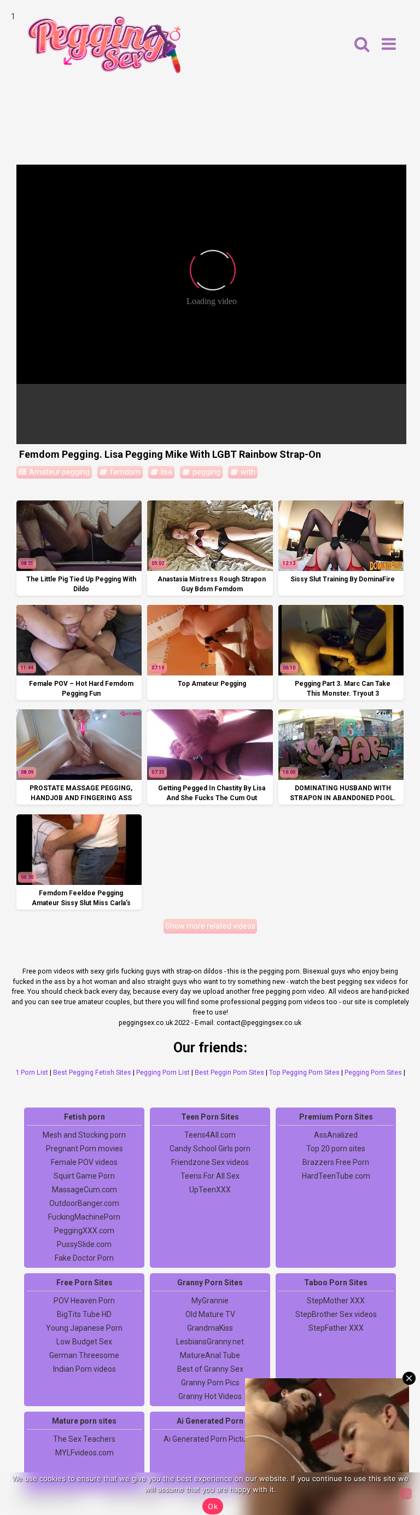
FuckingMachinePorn (84, 1217)
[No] (406, 1493)
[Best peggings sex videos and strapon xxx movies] (103, 44)
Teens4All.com (210, 1135)
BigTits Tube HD (84, 1314)
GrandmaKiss (210, 1328)
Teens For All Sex (210, 1176)
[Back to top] (387, 1466)
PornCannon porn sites (335, 1439)
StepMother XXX (336, 1300)
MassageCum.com (84, 1189)
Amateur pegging (58, 472)
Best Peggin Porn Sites (229, 1072)
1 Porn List (31, 1072)
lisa (165, 472)
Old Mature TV (210, 1314)
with (247, 472)
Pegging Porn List (163, 1072)
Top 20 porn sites (335, 1148)
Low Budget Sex (84, 1341)
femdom (124, 472)
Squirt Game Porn (84, 1176)
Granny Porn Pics (210, 1382)
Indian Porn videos (84, 1369)
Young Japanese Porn (84, 1328)
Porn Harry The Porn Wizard (336, 1466)
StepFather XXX (336, 1328)
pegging (205, 472)
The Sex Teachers (84, 1439)
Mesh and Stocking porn (84, 1135)
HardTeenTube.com (336, 1176)
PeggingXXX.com (84, 1230)
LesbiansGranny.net (210, 1341)
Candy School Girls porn (210, 1148)
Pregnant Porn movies (84, 1148)
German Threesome (84, 1355)
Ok (213, 1506)
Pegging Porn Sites (373, 1072)
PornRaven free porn (336, 1452)
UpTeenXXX (210, 1189)
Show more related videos (210, 926)
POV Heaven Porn (84, 1300)
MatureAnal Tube (210, 1355)
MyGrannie (210, 1300)
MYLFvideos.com (84, 1452)
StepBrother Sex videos (336, 1314)
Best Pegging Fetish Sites (92, 1072)
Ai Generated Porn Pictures (210, 1439)
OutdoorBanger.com (84, 1203)
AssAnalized (336, 1135)
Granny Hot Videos (210, 1396)
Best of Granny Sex (210, 1369)
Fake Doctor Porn (84, 1258)
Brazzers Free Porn (335, 1162)
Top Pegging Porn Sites (304, 1072)
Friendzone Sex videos (210, 1162)
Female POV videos (84, 1162)
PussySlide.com (84, 1244)
